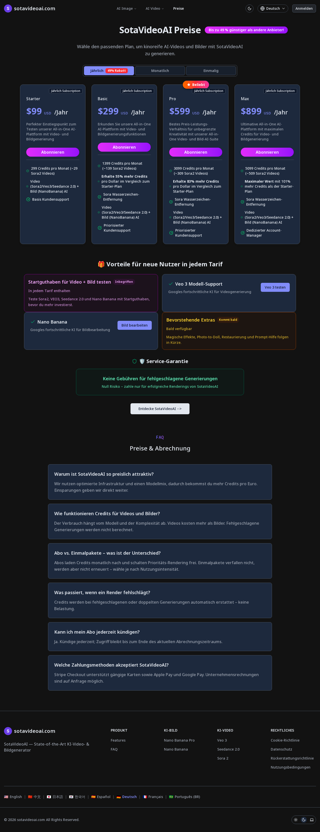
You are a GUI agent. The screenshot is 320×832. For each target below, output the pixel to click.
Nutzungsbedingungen (290, 767)
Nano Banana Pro (179, 740)
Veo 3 (222, 740)
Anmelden (304, 8)
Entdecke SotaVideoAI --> (160, 408)
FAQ (114, 749)
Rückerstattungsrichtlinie (292, 758)
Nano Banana (176, 749)
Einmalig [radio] (211, 70)
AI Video (153, 8)
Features (118, 740)
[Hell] (296, 820)
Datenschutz (281, 749)
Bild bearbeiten (135, 325)
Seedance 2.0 (228, 749)
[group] (160, 70)
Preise (178, 8)
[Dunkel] (304, 820)
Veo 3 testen (275, 287)
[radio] (109, 70)
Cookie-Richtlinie (285, 740)
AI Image (125, 8)
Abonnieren (52, 152)
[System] (312, 820)
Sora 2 (222, 758)
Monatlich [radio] (160, 70)
